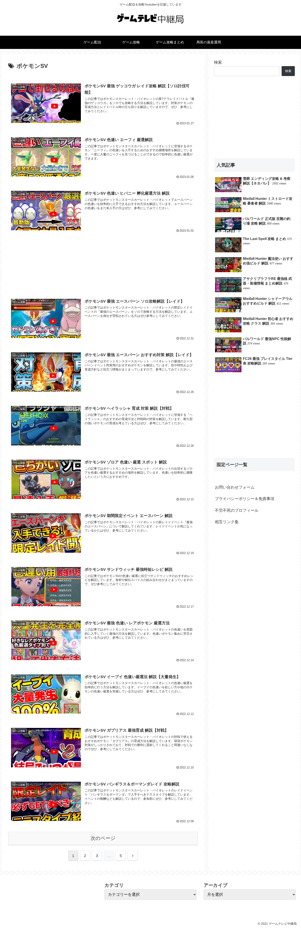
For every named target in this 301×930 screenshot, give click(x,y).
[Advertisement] (103, 263)
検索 (218, 62)
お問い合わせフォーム (235, 487)
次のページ (103, 838)
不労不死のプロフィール (236, 510)
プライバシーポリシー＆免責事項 (244, 499)
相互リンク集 (227, 522)
